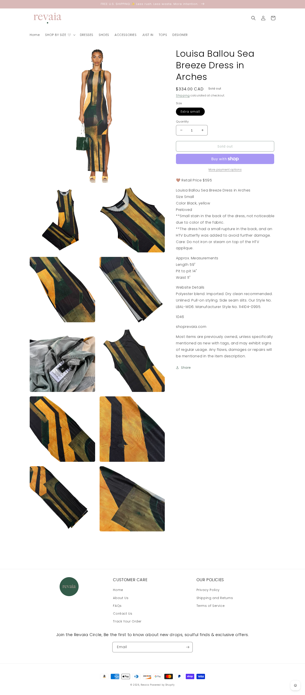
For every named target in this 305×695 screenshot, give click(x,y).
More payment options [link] (225, 169)
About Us (120, 598)
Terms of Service (210, 605)
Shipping (183, 95)
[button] (59, 35)
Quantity (182, 121)
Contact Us (122, 613)
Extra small (190, 111)
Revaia (145, 685)
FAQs (117, 605)
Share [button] (186, 367)
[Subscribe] (187, 647)
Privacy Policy (208, 590)
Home (118, 590)
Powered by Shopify (162, 685)
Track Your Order (127, 621)
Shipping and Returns (214, 598)
